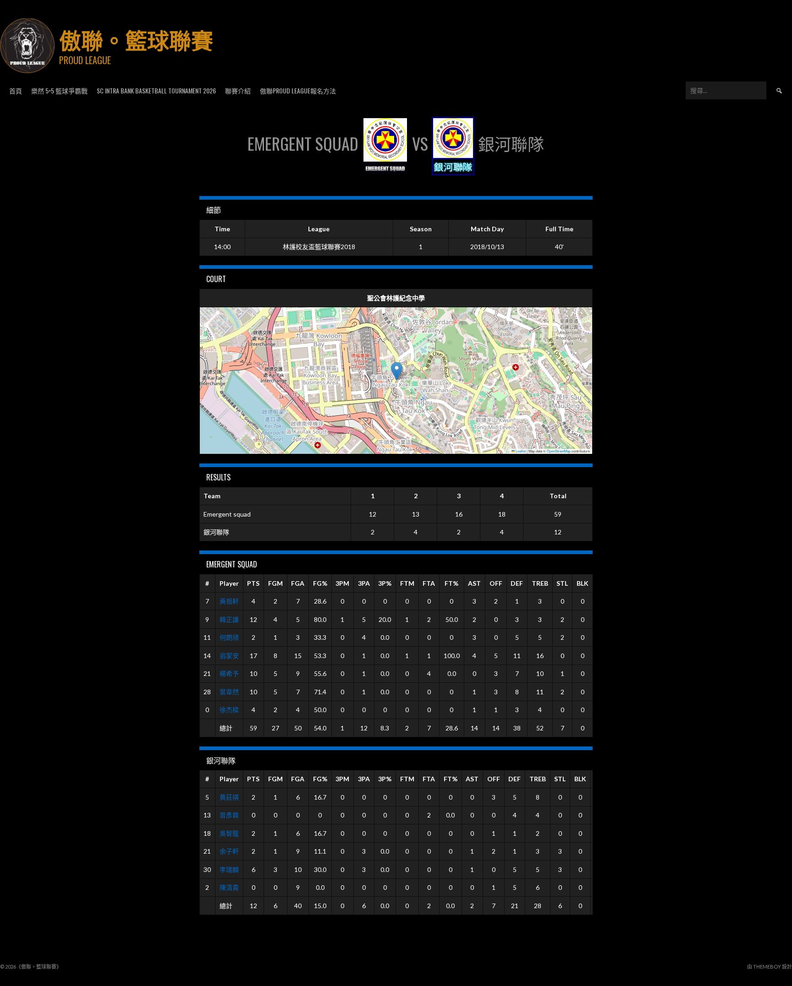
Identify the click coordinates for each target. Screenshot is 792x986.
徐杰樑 (229, 710)
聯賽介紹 (238, 90)
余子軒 (229, 851)
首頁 (15, 90)
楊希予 (229, 673)
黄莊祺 (229, 797)
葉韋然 (229, 692)
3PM (342, 583)
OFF (496, 583)
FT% (451, 583)
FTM (407, 583)
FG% (320, 583)
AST (474, 583)
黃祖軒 (229, 601)
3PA (364, 583)
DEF (517, 583)
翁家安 (229, 655)
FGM (275, 583)
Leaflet (520, 450)
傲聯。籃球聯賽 (136, 39)
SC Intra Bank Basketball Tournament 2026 (156, 90)
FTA (429, 583)
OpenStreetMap (559, 450)
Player (229, 583)
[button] (396, 371)
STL (562, 583)
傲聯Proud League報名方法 (298, 90)
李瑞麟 (229, 869)
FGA (297, 583)
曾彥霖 (229, 815)
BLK (582, 583)
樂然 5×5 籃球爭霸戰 (59, 90)
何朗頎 (229, 637)
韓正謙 (229, 619)
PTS (253, 583)
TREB (540, 583)
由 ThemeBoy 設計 (769, 967)
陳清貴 (229, 887)
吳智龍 (229, 833)
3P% (384, 583)
